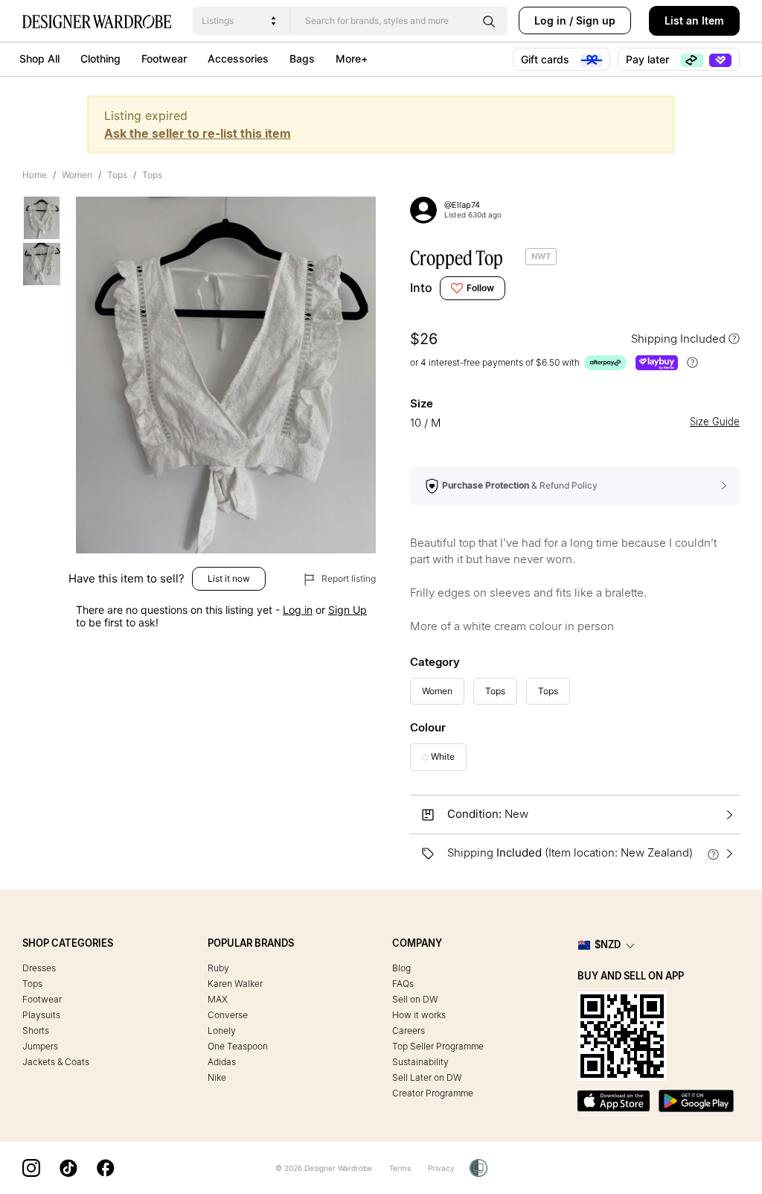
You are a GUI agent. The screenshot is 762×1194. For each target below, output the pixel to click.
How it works (419, 1014)
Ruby (218, 968)
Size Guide (715, 422)
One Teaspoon (238, 1046)
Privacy (441, 1167)
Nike (217, 1077)
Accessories (238, 58)
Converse (228, 1014)
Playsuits (41, 1014)
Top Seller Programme (438, 1046)
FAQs (403, 983)
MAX (218, 999)
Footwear (164, 58)
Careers (408, 1030)
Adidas (222, 1061)
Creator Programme (432, 1093)
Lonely (222, 1030)
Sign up (595, 20)
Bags (302, 58)
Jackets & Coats (55, 1061)
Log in (550, 20)
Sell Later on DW (427, 1077)
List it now (229, 578)
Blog (401, 968)
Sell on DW (415, 999)
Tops (117, 174)
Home (34, 174)
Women (77, 174)
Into (421, 287)
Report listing (347, 578)
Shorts (35, 1030)
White (443, 756)
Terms (400, 1167)
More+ (352, 58)
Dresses (39, 968)
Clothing (100, 58)
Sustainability (420, 1061)
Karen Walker (235, 983)
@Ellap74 (462, 205)
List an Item (694, 20)
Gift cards (546, 59)
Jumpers (40, 1046)
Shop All (39, 58)
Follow (480, 287)
